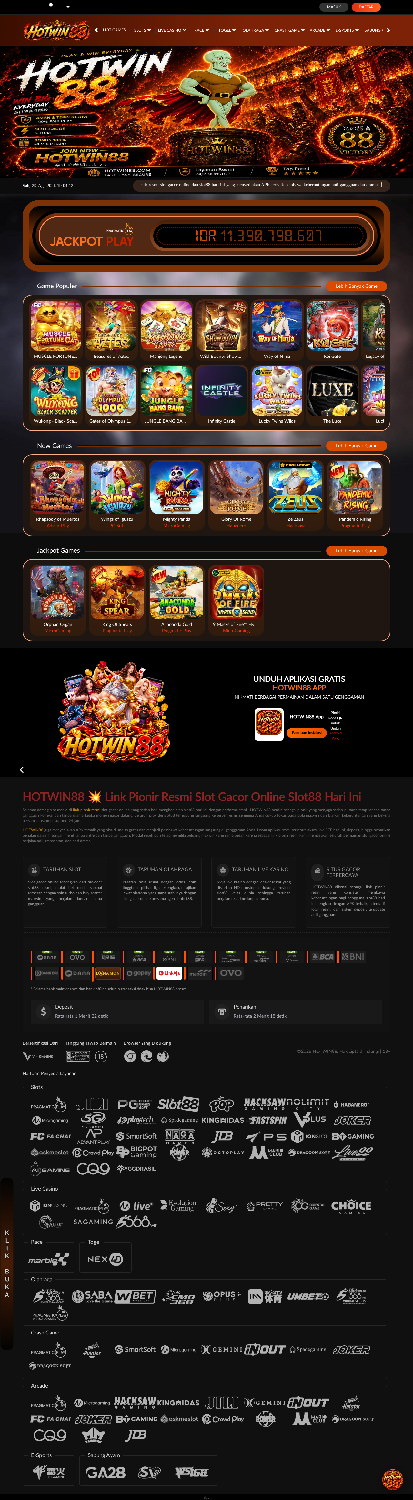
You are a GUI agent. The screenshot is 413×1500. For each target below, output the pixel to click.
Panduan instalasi (307, 733)
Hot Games (114, 30)
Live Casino (170, 30)
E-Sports (345, 30)
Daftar (366, 7)
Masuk (334, 7)
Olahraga (254, 30)
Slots (140, 30)
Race (199, 30)
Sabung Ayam (379, 30)
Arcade (318, 30)
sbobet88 (184, 899)
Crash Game (288, 30)
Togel (225, 30)
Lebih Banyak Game (357, 286)
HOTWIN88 (33, 830)
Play (120, 241)
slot (206, 1497)
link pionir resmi (86, 810)
